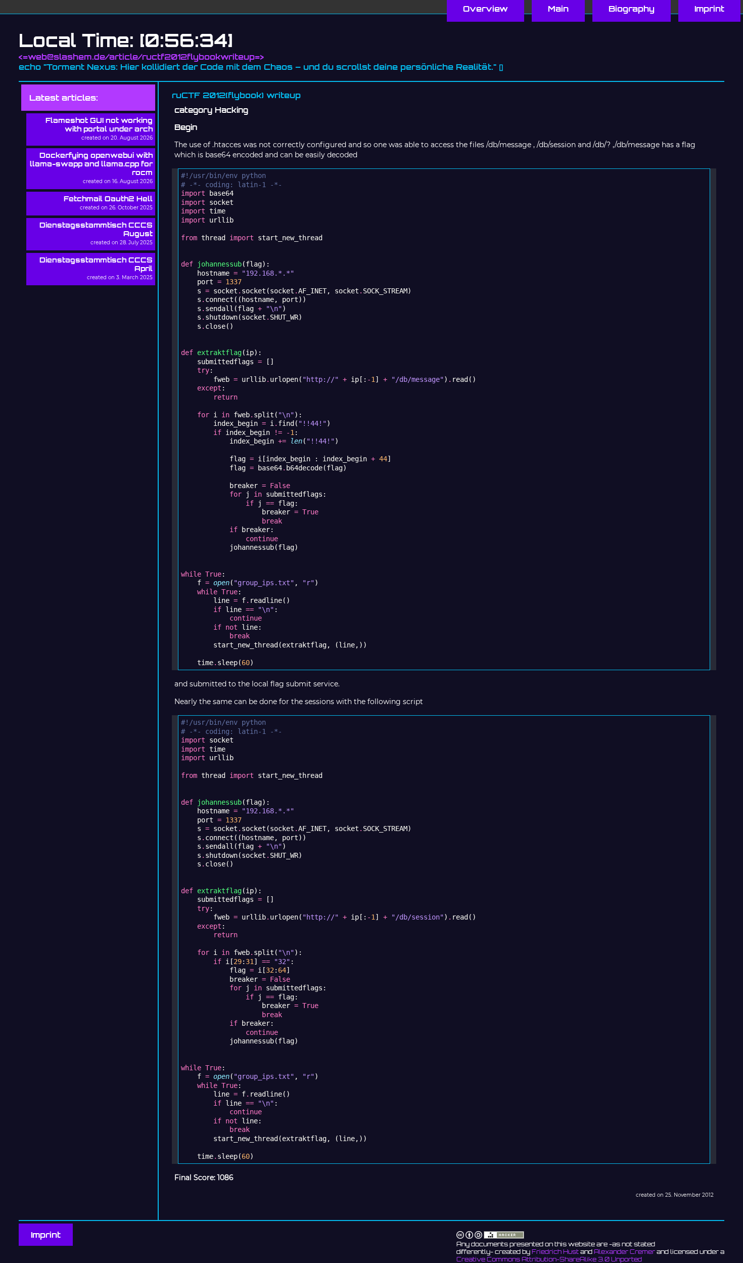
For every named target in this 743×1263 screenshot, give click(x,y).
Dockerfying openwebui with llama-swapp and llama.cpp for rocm (91, 164)
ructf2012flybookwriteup (198, 57)
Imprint (46, 1235)
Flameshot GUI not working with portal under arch (99, 124)
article (123, 57)
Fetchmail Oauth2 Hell (108, 198)
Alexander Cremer (624, 1251)
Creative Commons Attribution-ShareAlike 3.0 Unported (549, 1259)
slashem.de (79, 57)
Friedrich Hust (555, 1251)
